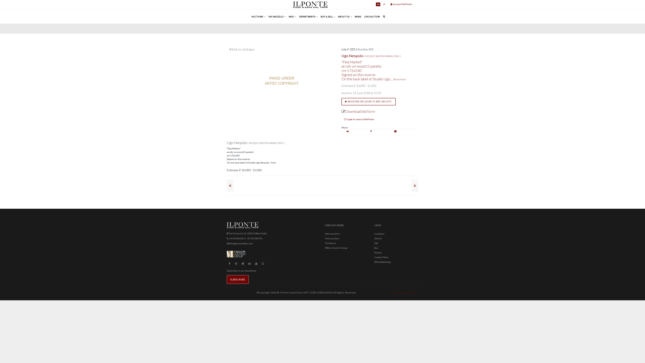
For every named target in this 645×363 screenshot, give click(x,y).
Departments (307, 16)
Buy (376, 247)
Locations (379, 233)
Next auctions (332, 233)
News (358, 16)
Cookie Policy (381, 257)
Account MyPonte (402, 4)
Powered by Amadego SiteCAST (404, 293)
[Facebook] (371, 131)
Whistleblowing (382, 261)
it (384, 4)
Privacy (378, 252)
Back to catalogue (242, 49)
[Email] (395, 131)
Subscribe (237, 279)
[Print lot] (348, 131)
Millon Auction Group (336, 247)
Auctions (257, 16)
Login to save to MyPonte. (360, 119)
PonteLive (330, 243)
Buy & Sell (327, 16)
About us (344, 16)
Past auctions (332, 238)
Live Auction (372, 16)
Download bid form (360, 111)
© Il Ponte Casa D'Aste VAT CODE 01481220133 (305, 292)
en (378, 4)
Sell (376, 243)
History (378, 238)
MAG (291, 16)
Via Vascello (276, 16)
